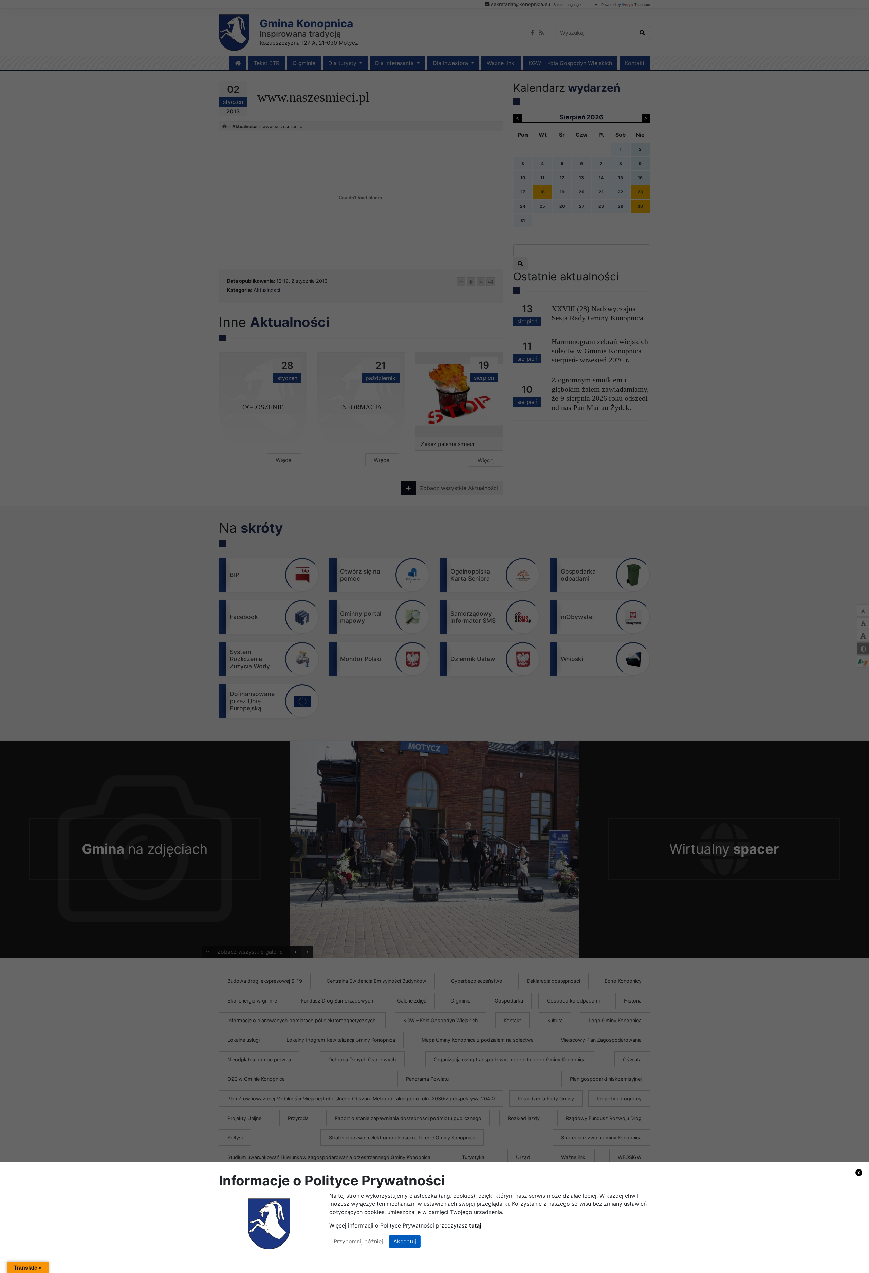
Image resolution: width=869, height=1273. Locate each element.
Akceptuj (404, 1241)
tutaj (475, 1225)
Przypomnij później (358, 1241)
